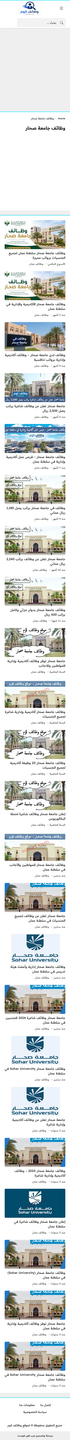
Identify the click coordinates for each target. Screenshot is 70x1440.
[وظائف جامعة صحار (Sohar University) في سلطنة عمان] (35, 1263)
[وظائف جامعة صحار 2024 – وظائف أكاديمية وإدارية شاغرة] (35, 1161)
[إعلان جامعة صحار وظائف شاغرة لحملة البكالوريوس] (35, 804)
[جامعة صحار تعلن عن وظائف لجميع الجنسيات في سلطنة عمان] (35, 906)
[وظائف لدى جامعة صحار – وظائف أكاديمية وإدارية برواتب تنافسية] (35, 345)
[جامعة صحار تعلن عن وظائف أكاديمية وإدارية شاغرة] (35, 1110)
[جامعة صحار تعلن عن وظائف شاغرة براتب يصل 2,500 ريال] (35, 396)
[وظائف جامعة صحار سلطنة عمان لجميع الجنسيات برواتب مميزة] (35, 243)
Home (61, 118)
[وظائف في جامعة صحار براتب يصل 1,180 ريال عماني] (35, 498)
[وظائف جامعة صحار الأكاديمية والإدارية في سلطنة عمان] (35, 294)
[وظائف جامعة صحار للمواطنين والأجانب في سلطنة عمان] (35, 855)
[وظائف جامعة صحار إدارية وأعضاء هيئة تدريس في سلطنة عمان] (35, 957)
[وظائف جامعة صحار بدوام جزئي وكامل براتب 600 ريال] (35, 600)
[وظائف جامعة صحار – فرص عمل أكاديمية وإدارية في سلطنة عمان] (35, 447)
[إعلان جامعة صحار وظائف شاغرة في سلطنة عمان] (35, 1212)
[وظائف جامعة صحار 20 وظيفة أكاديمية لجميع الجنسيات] (35, 753)
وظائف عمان (36, 263)
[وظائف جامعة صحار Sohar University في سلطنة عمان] (35, 1059)
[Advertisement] (35, 67)
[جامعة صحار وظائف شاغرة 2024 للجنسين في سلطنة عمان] (35, 1008)
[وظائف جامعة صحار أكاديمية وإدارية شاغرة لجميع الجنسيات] (35, 702)
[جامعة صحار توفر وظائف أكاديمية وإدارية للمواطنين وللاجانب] (35, 651)
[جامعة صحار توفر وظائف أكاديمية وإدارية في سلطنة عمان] (35, 1314)
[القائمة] (61, 8)
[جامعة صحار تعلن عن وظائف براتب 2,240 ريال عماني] (35, 549)
